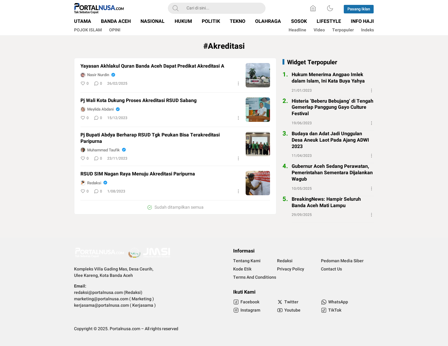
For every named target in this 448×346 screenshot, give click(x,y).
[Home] (313, 8)
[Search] (175, 8)
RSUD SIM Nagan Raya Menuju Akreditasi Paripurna (137, 174)
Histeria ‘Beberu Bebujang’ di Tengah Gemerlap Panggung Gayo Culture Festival (332, 107)
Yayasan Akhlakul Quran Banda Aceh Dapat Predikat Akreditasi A (152, 66)
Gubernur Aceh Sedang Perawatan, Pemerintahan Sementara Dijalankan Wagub (332, 172)
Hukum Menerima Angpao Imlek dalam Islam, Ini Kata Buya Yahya (328, 78)
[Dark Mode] (330, 8)
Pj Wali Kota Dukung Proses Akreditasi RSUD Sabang (138, 100)
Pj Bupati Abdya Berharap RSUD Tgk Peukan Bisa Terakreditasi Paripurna (150, 138)
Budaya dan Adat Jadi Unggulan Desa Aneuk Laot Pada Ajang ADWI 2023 (330, 140)
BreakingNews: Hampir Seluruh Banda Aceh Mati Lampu (326, 202)
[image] (258, 75)
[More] (238, 83)
